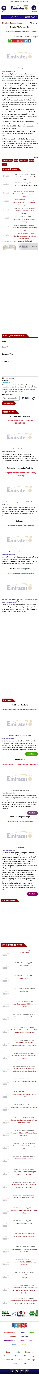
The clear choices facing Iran (24, 1017)
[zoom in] (31, 23)
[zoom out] (37, 23)
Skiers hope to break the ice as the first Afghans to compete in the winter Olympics (24, 1290)
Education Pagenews (17, 23)
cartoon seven (24, 978)
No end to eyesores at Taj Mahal (21, 573)
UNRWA (5, 112)
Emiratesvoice (7, 160)
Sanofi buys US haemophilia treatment (20, 764)
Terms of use (6, 382)
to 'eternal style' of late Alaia (20, 821)
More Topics (31, 754)
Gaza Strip (5, 78)
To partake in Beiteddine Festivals (20, 468)
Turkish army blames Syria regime (24, 1081)
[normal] (34, 23)
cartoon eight (24, 965)
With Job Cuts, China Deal (20, 416)
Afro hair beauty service (24, 1223)
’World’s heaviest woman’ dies (24, 1197)
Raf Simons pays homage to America (24, 1107)
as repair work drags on (20, 569)
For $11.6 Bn (20, 760)
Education (5, 23)
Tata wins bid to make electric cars (24, 1236)
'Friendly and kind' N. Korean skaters (20, 710)
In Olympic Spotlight (20, 705)
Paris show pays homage (20, 817)
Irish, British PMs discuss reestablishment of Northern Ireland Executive (24, 1045)
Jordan (31, 160)
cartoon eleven (24, 952)
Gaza (16, 160)
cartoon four (24, 991)
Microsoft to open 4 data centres (21, 526)
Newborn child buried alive (24, 1159)
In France (19, 521)
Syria (4, 164)
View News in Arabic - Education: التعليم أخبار (17, 241)
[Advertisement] (19, 271)
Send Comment (8, 403)
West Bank (23, 160)
